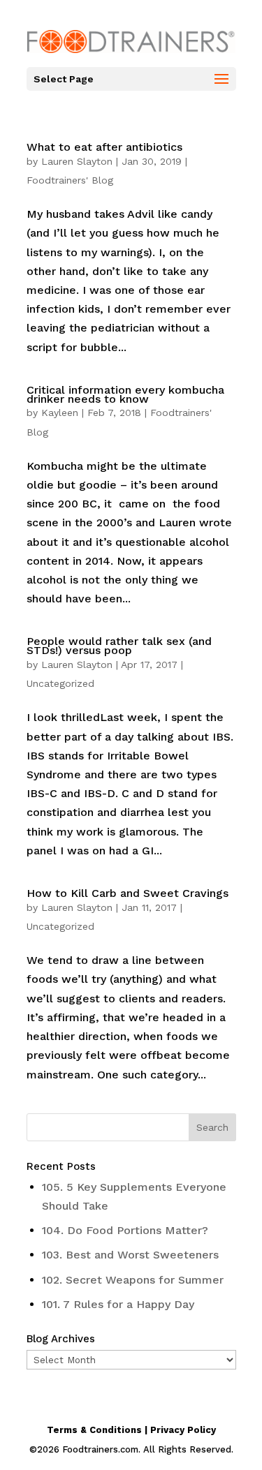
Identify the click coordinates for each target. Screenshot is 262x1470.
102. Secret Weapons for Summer (133, 1279)
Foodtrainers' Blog (70, 180)
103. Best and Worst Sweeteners (130, 1254)
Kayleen (59, 412)
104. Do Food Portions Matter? (125, 1230)
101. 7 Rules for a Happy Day (118, 1304)
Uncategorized (60, 683)
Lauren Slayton (76, 161)
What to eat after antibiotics (104, 147)
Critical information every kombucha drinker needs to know (125, 394)
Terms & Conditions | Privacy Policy (131, 1430)
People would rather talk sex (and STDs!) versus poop (119, 645)
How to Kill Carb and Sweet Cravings (127, 893)
